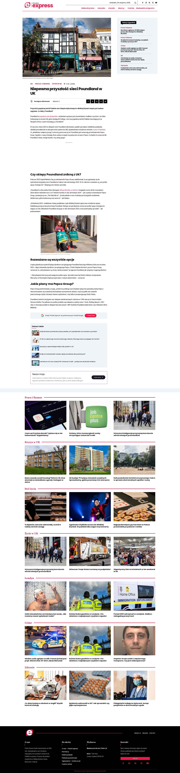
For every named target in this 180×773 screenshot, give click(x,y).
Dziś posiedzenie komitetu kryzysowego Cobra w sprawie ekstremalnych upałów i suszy (134, 479)
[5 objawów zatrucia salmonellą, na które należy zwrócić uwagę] (45, 506)
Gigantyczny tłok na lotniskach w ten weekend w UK (134, 570)
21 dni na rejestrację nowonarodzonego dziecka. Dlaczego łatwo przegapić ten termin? (69, 339)
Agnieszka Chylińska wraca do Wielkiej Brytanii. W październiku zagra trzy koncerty (89, 525)
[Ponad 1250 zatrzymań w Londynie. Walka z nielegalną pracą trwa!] (134, 596)
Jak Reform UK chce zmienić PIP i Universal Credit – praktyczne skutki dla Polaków (67, 362)
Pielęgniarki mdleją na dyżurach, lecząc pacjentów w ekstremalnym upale (131, 704)
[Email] (101, 101)
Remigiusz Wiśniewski (42, 101)
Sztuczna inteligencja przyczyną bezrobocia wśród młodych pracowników (133, 434)
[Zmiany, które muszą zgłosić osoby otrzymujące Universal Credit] (90, 415)
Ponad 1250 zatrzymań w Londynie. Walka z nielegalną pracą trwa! (133, 615)
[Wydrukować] (105, 101)
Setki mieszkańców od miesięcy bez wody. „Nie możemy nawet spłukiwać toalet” (45, 615)
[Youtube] (156, 3)
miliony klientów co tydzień (68, 190)
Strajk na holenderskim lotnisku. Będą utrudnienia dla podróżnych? (62, 354)
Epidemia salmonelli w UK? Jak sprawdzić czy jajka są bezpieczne (89, 704)
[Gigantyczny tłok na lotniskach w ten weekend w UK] (134, 551)
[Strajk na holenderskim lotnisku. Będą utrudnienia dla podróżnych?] (35, 355)
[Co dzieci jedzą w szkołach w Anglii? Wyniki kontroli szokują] (45, 685)
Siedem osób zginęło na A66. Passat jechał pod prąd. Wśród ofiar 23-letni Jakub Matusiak (134, 50)
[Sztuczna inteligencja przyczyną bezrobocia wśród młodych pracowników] (134, 415)
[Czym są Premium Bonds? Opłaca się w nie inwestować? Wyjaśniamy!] (45, 415)
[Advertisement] (68, 157)
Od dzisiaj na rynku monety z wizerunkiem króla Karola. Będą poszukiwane (132, 59)
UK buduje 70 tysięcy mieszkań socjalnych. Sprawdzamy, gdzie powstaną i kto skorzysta (89, 479)
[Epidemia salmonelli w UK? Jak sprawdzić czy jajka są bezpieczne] (90, 685)
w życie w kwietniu (99, 130)
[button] (135, 2)
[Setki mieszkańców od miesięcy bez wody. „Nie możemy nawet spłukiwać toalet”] (45, 596)
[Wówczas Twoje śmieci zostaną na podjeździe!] (90, 551)
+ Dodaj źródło (90, 315)
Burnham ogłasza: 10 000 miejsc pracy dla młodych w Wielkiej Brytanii (133, 32)
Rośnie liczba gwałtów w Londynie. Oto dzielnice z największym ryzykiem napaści (87, 615)
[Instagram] (146, 3)
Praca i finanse (42, 84)
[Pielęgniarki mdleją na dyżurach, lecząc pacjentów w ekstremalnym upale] (134, 685)
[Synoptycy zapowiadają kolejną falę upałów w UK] (35, 348)
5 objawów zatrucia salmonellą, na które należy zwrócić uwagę (134, 69)
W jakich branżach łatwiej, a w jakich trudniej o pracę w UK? (134, 41)
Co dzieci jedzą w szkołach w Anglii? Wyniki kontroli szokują (44, 704)
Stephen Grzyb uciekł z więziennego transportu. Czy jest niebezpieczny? (130, 659)
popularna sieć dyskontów (48, 116)
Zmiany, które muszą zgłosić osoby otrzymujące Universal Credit (84, 434)
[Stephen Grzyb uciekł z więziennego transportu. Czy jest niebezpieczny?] (134, 640)
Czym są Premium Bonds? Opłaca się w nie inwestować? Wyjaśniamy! (43, 434)
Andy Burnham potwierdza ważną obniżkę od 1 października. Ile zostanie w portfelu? (68, 331)
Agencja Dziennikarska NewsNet (96, 771)
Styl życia (124, 65)
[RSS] (149, 3)
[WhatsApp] (97, 101)
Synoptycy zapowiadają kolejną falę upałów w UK (57, 346)
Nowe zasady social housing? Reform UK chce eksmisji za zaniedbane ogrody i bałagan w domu (45, 480)
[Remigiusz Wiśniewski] (32, 101)
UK (31, 84)
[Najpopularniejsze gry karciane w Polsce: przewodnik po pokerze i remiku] (134, 506)
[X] (152, 3)
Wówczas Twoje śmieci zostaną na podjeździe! (90, 569)
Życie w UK (57, 84)
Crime (123, 45)
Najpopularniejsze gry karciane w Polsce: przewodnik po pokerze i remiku (132, 525)
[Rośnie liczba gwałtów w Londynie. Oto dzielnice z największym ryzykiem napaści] (90, 596)
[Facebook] (142, 3)
